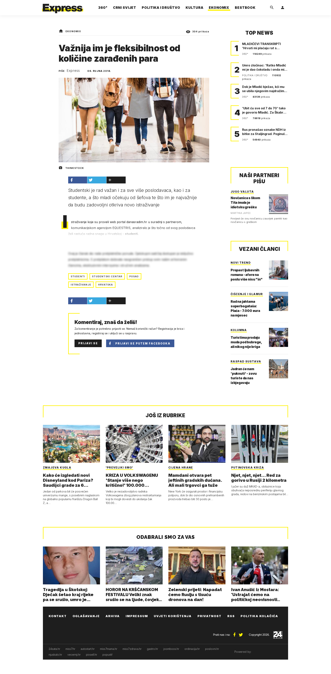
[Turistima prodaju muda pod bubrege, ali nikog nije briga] (278, 337)
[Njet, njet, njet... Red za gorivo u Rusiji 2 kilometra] (259, 444)
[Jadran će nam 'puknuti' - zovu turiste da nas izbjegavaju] (278, 368)
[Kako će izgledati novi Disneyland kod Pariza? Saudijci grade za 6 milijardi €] (71, 444)
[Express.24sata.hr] (62, 6)
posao (134, 276)
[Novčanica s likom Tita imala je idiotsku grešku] (278, 204)
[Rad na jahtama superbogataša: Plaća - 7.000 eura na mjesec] (278, 301)
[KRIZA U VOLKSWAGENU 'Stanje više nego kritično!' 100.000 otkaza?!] (134, 444)
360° (245, 53)
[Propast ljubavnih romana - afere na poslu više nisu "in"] (278, 270)
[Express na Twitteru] (240, 633)
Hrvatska (105, 284)
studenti (78, 276)
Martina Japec (241, 213)
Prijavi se (88, 343)
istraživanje (81, 284)
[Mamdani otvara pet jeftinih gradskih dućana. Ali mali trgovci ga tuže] (196, 444)
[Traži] (271, 7)
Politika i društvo (255, 75)
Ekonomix (73, 31)
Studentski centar (107, 276)
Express (73, 71)
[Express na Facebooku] (234, 633)
